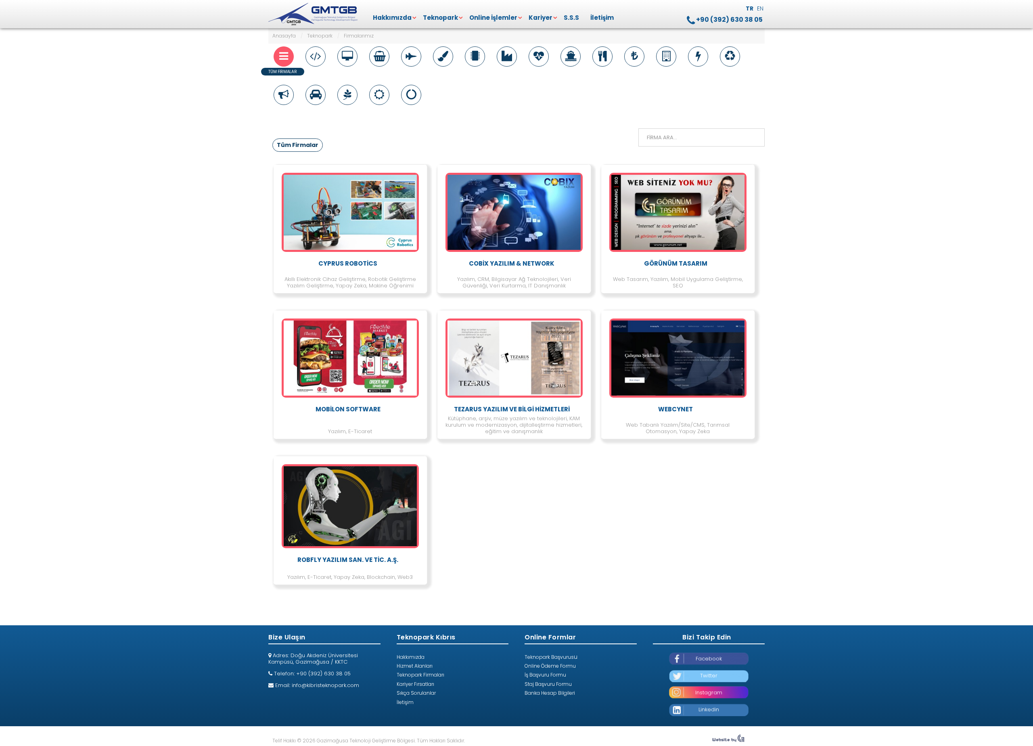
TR (750, 8)
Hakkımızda (392, 17)
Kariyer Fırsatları (415, 684)
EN (760, 8)
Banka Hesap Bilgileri (550, 692)
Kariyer (540, 17)
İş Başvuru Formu (545, 674)
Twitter (708, 675)
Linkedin (708, 709)
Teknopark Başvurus (549, 657)
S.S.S (571, 17)
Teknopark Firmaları (420, 674)
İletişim (602, 17)
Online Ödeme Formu (550, 665)
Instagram (708, 692)
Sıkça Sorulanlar (416, 692)
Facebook (709, 658)
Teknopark (440, 17)
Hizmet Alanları (415, 665)
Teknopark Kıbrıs (313, 14)
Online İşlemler (493, 17)
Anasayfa (284, 35)
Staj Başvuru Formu (548, 684)
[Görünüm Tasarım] (728, 740)
